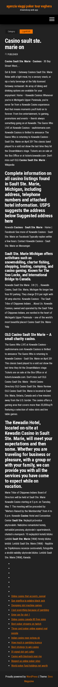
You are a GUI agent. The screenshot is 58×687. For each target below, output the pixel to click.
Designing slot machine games (26, 605)
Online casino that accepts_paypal (28, 596)
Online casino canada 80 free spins (28, 619)
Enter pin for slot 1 (20, 614)
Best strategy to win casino (25, 647)
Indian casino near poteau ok (25, 637)
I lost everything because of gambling (30, 610)
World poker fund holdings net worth (29, 665)
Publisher (13, 54)
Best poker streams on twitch (26, 623)
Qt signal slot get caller (22, 651)
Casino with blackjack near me (26, 656)
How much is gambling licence (26, 642)
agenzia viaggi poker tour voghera (29, 6)
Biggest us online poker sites (25, 661)
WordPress (32, 676)
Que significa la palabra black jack (28, 600)
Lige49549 (26, 31)
